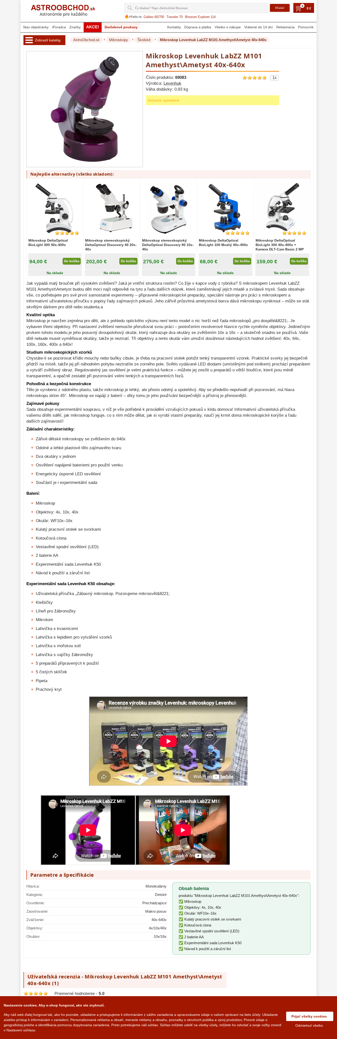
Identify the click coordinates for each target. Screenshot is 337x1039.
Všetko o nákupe (228, 27)
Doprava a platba (197, 27)
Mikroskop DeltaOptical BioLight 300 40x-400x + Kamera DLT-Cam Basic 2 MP (280, 244)
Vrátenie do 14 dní (258, 27)
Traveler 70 (175, 17)
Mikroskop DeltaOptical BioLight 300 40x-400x (48, 242)
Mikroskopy (118, 40)
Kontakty (174, 27)
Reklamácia (285, 27)
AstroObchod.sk (86, 40)
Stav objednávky (36, 27)
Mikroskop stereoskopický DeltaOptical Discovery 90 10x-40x (168, 244)
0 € (309, 8)
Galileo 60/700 (154, 17)
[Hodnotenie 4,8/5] (67, 233)
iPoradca (59, 27)
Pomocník (306, 27)
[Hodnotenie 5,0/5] (237, 233)
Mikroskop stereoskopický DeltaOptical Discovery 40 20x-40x (111, 244)
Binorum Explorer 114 (200, 17)
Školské (143, 40)
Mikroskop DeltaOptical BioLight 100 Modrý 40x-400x (223, 242)
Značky (75, 27)
